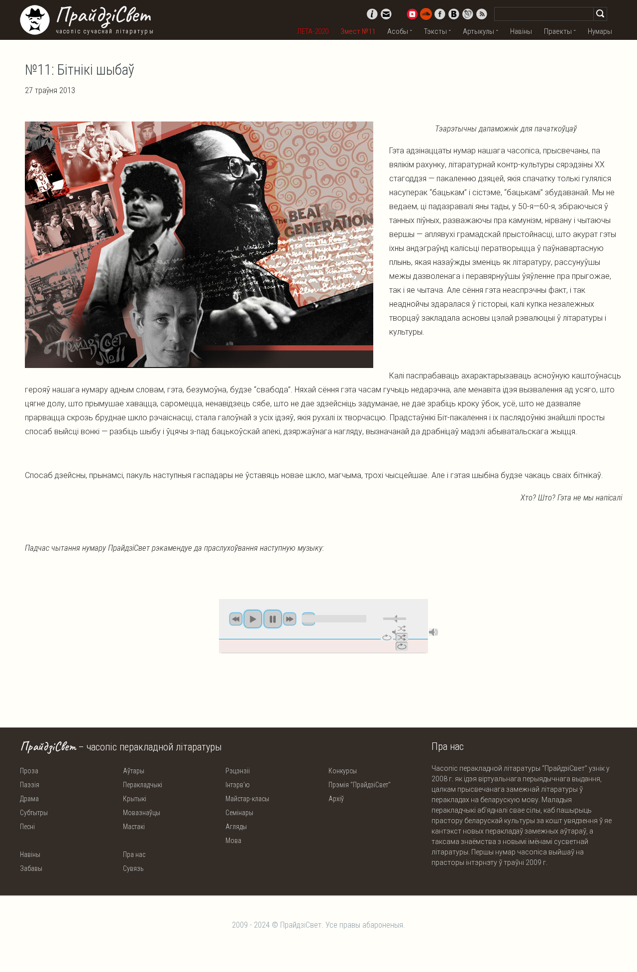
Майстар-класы (247, 799)
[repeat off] (402, 646)
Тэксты (435, 31)
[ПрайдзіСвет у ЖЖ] (468, 14)
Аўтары (133, 771)
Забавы (31, 868)
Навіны (521, 31)
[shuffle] (402, 628)
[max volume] (433, 632)
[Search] (600, 14)
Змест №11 (357, 31)
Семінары (239, 813)
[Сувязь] (386, 14)
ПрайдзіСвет (102, 14)
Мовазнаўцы (141, 813)
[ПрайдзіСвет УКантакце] (454, 14)
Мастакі (134, 827)
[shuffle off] (402, 637)
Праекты (558, 31)
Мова (233, 841)
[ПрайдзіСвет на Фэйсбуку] (440, 14)
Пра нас (134, 854)
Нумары (600, 31)
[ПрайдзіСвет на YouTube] (412, 14)
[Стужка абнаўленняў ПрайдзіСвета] (482, 14)
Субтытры (34, 813)
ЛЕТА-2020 (312, 31)
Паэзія (29, 785)
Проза (29, 771)
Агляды (236, 827)
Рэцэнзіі (237, 771)
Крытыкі (134, 799)
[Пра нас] (372, 14)
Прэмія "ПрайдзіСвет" (359, 785)
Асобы (397, 31)
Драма (29, 799)
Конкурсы (342, 771)
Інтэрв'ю (237, 785)
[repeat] (387, 637)
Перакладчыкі (142, 785)
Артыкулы (478, 31)
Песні (27, 827)
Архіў (336, 799)
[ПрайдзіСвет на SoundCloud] (426, 14)
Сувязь (133, 868)
